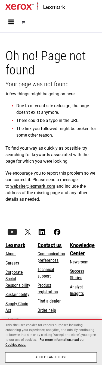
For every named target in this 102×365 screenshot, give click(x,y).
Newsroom (79, 262)
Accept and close (51, 357)
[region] (51, 342)
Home (69, 7)
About (10, 253)
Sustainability (17, 294)
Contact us (50, 245)
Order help (47, 310)
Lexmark (15, 245)
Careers (12, 263)
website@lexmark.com (32, 186)
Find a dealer (49, 301)
